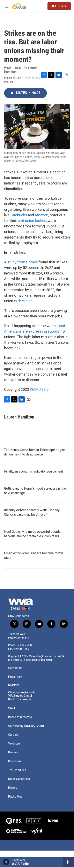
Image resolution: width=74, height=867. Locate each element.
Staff (11, 708)
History (12, 787)
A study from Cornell (21, 262)
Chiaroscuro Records (21, 692)
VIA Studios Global (20, 695)
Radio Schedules (19, 779)
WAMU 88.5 (39, 389)
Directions (14, 761)
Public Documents (20, 699)
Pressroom (15, 676)
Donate (61, 6)
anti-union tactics (32, 220)
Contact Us (15, 668)
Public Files (15, 796)
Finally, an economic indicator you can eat (33, 471)
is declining (23, 301)
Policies (13, 752)
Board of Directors (20, 717)
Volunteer (14, 743)
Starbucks (18, 215)
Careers (13, 734)
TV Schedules (17, 770)
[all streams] (68, 862)
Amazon (41, 215)
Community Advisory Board (26, 725)
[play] (6, 862)
